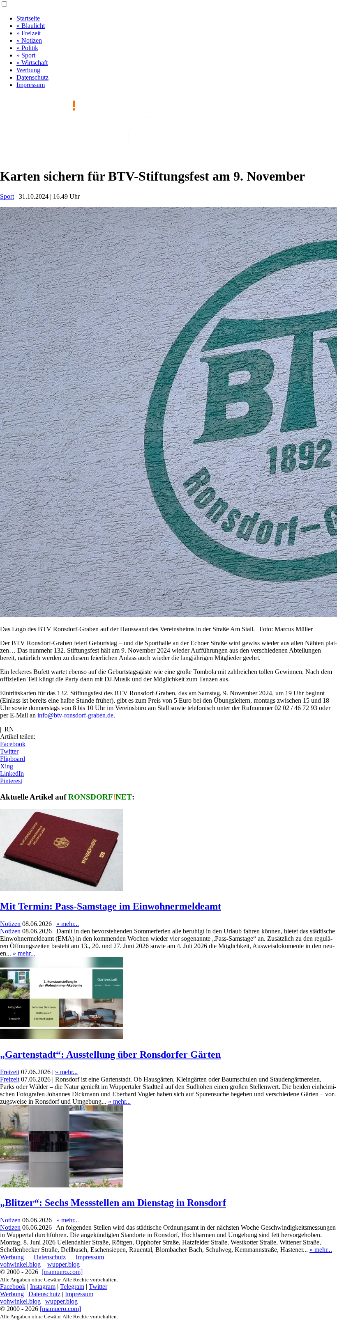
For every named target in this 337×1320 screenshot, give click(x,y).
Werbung (28, 69)
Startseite (28, 18)
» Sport (25, 55)
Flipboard (12, 758)
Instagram (42, 1286)
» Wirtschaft (32, 62)
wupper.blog (63, 1264)
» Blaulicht (30, 25)
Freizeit (9, 1071)
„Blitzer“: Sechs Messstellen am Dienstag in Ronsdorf (113, 1202)
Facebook (12, 743)
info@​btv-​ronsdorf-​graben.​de (75, 715)
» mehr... (67, 923)
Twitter (9, 751)
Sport (7, 196)
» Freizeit (28, 33)
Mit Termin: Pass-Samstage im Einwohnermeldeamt (110, 906)
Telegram (72, 1286)
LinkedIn (12, 773)
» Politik (27, 47)
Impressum (30, 84)
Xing (6, 766)
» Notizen (29, 40)
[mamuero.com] (62, 1271)
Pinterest (11, 780)
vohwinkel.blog (20, 1264)
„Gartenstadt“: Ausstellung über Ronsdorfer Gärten (110, 1054)
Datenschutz (32, 77)
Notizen (10, 923)
